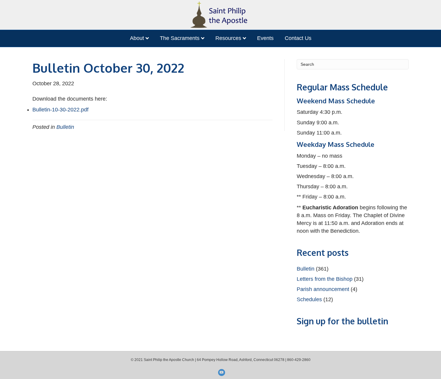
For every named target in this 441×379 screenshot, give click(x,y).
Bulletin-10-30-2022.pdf (60, 110)
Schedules (309, 299)
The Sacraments (180, 38)
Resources (228, 38)
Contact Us (298, 38)
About (137, 38)
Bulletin (65, 127)
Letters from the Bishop (324, 279)
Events (265, 38)
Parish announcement (323, 289)
